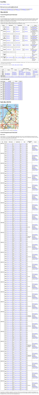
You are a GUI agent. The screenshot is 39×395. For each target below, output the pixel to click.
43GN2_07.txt (24, 203)
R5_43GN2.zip (7, 73)
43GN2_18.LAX (17, 312)
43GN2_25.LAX (17, 381)
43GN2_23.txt (24, 361)
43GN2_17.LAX (17, 302)
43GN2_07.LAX (17, 203)
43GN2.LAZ (8, 31)
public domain (34, 27)
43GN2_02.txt (24, 153)
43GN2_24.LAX (17, 371)
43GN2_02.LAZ (9, 153)
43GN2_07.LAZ (9, 203)
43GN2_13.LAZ (9, 262)
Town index (4, 4)
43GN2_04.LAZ (9, 173)
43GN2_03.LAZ (9, 163)
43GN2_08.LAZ (9, 213)
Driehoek (5, 9)
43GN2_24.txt (24, 371)
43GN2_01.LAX (17, 149)
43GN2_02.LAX (17, 153)
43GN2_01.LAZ (9, 149)
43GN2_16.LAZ (9, 292)
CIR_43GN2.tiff (7, 83)
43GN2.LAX (18, 31)
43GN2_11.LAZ (9, 244)
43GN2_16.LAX (17, 292)
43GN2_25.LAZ (9, 381)
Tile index (8, 4)
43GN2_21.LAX (17, 341)
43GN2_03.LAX (17, 163)
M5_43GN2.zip (21, 73)
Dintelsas (25, 9)
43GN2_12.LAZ (9, 252)
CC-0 (34, 73)
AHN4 (21, 64)
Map (1, 4)
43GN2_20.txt (24, 339)
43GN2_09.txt (24, 223)
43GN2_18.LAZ (9, 312)
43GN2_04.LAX (17, 173)
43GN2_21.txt (24, 341)
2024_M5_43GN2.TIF (22, 76)
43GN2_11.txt (24, 244)
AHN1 (13, 64)
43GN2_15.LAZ (9, 282)
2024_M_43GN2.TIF (29, 76)
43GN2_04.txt (24, 173)
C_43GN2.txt (26, 49)
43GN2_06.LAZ (9, 193)
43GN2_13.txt (24, 262)
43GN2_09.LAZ (9, 223)
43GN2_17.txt (24, 302)
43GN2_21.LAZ (9, 341)
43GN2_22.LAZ (9, 351)
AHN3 (18, 64)
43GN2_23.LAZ (9, 361)
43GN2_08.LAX (17, 213)
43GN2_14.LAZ (9, 272)
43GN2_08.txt (24, 213)
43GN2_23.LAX (17, 361)
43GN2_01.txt (24, 149)
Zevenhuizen (12, 9)
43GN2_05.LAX (17, 183)
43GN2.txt (26, 31)
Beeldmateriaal (16, 85)
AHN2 (16, 64)
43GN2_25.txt (24, 381)
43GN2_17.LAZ (9, 302)
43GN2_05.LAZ (9, 183)
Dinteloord (18, 9)
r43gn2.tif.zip (14, 72)
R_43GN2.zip (14, 73)
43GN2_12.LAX (17, 252)
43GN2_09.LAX (17, 223)
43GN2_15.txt (24, 282)
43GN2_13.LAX (17, 262)
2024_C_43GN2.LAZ (9, 57)
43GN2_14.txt (24, 272)
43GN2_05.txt (24, 183)
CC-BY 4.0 (20, 82)
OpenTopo (15, 130)
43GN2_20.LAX (17, 339)
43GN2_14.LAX (17, 272)
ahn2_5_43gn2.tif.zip (22, 72)
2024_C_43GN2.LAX (19, 57)
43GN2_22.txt (24, 351)
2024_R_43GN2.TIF (15, 76)
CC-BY (33, 55)
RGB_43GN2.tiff (8, 82)
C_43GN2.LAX (18, 49)
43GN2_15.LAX (17, 282)
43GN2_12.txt (24, 252)
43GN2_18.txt (24, 312)
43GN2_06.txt (24, 193)
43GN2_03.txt (24, 163)
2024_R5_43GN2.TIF (8, 76)
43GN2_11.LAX (17, 244)
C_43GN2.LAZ (8, 49)
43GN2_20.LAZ (9, 339)
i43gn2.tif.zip (28, 72)
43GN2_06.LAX (17, 193)
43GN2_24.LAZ (9, 371)
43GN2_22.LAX (17, 351)
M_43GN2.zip (28, 73)
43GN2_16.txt (24, 292)
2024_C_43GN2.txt (27, 57)
